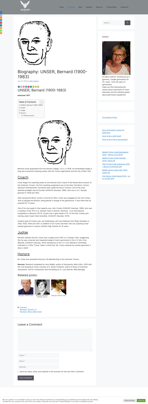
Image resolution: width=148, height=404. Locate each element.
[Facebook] (19, 87)
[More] (38, 87)
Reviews (89, 7)
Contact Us (124, 7)
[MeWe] (31, 87)
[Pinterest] (28, 87)
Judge (22, 110)
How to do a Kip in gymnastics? (115, 139)
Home (62, 7)
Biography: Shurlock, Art (28, 309)
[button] (40, 102)
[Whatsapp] (36, 87)
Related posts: (29, 115)
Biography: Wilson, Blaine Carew (31, 312)
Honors (23, 113)
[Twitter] (21, 87)
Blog (80, 7)
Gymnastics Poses (109, 117)
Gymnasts (71, 7)
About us (99, 7)
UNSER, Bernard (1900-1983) (31, 105)
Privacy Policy (111, 7)
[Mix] (33, 87)
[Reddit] (24, 87)
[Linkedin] (26, 87)
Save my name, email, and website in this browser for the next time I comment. (52, 372)
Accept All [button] (141, 400)
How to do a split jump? (111, 136)
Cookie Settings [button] (130, 400)
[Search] (127, 22)
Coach (22, 108)
